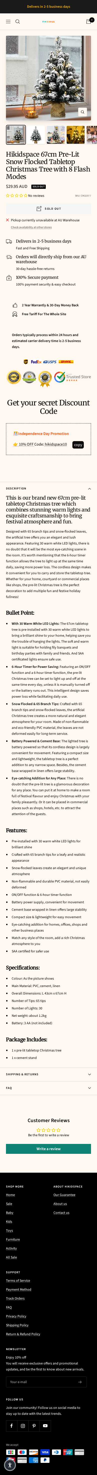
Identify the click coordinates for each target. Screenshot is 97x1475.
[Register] (80, 1388)
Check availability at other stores (31, 233)
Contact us (61, 1218)
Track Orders (15, 1304)
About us (60, 1209)
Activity (11, 1254)
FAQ (9, 1094)
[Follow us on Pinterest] (34, 1431)
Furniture (13, 1245)
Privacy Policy (16, 1322)
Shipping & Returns (22, 1080)
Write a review (49, 1155)
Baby (9, 1218)
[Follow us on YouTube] (45, 1431)
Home (10, 1200)
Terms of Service (18, 1286)
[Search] (17, 27)
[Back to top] (83, 1442)
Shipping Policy (17, 1331)
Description (16, 494)
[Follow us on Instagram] (22, 1431)
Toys (9, 1236)
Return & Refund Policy (23, 1340)
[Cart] (88, 27)
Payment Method (18, 1295)
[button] (16, 201)
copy (78, 451)
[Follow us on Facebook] (11, 1431)
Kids (9, 1227)
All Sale (11, 1263)
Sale (9, 1209)
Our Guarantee (64, 1200)
